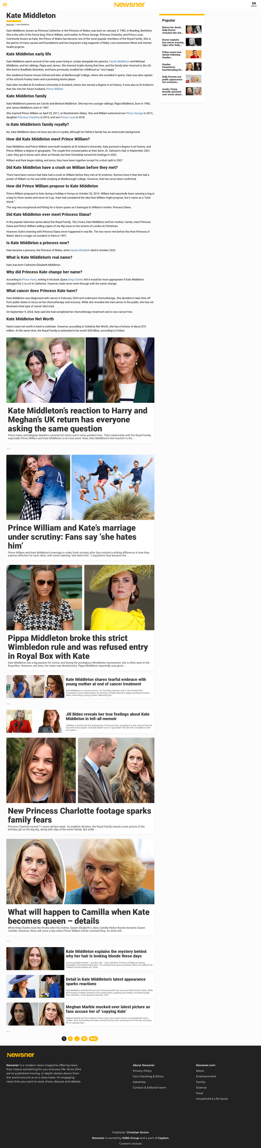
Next (93, 1038)
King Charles (75, 279)
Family (200, 1082)
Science (201, 1087)
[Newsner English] (129, 5)
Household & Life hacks (212, 1098)
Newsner (10, 24)
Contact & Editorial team (149, 1087)
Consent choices (130, 1143)
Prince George (134, 113)
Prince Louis (68, 117)
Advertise (139, 1082)
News (200, 1070)
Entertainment (206, 1076)
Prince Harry (29, 279)
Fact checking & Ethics (148, 1076)
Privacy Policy (142, 1070)
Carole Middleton (119, 61)
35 (85, 1038)
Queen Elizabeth (80, 250)
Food (199, 1093)
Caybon (163, 1138)
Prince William (54, 88)
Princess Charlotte (29, 117)
